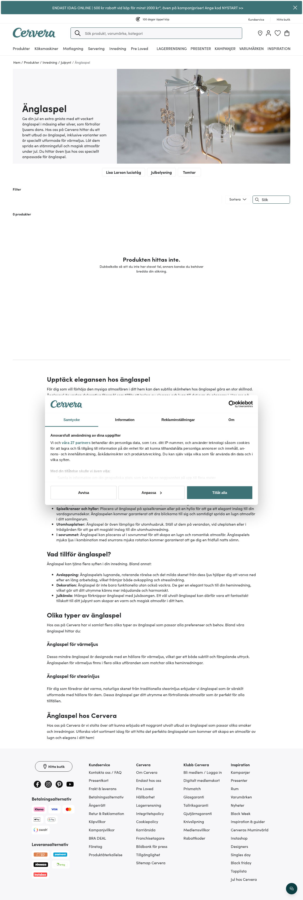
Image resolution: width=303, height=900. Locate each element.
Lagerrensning (172, 48)
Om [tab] (231, 420)
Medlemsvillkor (196, 829)
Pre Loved (139, 48)
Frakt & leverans (102, 788)
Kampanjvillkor (102, 829)
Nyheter (237, 805)
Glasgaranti (193, 796)
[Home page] (34, 36)
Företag (95, 846)
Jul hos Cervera (244, 879)
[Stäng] (295, 7)
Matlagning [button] (73, 48)
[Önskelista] (278, 33)
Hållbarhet (145, 796)
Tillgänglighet (148, 854)
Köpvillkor (97, 821)
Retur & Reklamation (106, 813)
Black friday (241, 862)
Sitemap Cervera (150, 862)
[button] (78, 33)
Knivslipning (193, 821)
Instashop (239, 838)
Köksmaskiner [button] (46, 48)
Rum (235, 788)
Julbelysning (161, 172)
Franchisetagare (150, 838)
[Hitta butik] (260, 33)
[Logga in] (268, 33)
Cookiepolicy (147, 821)
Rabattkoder (194, 838)
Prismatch (192, 788)
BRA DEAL (97, 838)
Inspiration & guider (248, 821)
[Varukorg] (287, 33)
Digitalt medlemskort (201, 780)
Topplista (239, 870)
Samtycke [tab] (71, 420)
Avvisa (83, 492)
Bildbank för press (151, 846)
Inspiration (278, 48)
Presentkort (98, 780)
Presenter (239, 780)
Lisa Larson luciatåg (123, 172)
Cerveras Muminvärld (249, 829)
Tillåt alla (219, 492)
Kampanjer (225, 48)
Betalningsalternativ (106, 796)
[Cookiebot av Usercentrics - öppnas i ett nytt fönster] (232, 404)
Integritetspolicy (150, 813)
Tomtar (189, 172)
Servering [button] (96, 48)
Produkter (21, 48)
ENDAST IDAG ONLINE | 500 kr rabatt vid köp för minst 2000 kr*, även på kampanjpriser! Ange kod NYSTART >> (147, 7)
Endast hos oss (148, 780)
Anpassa (149, 492)
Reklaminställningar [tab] (178, 420)
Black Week (240, 813)
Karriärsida (146, 829)
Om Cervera (146, 772)
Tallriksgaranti (195, 805)
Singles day (241, 854)
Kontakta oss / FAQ (105, 772)
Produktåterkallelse (105, 854)
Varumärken (251, 48)
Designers (239, 846)
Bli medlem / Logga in (202, 772)
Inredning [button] (117, 48)
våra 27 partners (76, 443)
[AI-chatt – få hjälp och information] (291, 888)
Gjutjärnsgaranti (197, 813)
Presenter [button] (201, 48)
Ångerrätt (97, 805)
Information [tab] (124, 420)
